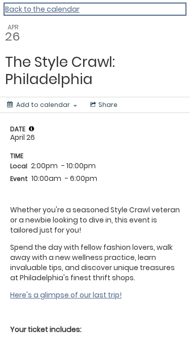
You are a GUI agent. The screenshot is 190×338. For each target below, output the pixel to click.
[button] (31, 129)
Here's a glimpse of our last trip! (66, 295)
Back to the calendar (42, 9)
